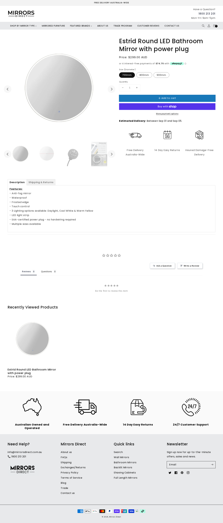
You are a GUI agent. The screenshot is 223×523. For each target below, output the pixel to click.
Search (118, 452)
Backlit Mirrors (123, 467)
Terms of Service (71, 477)
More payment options (167, 113)
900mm (161, 75)
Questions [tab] (46, 271)
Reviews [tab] (26, 271)
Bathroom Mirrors (125, 462)
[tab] (17, 182)
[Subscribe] (212, 464)
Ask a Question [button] (164, 265)
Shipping (66, 462)
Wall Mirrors (121, 457)
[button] (203, 26)
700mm (127, 75)
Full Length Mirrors (125, 477)
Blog (63, 483)
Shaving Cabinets (125, 472)
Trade (64, 488)
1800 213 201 (207, 13)
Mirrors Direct (115, 517)
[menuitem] (23, 26)
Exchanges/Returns (73, 467)
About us (66, 452)
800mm (144, 75)
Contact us (68, 493)
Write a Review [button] (191, 265)
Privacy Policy (69, 472)
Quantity (123, 81)
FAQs (64, 457)
